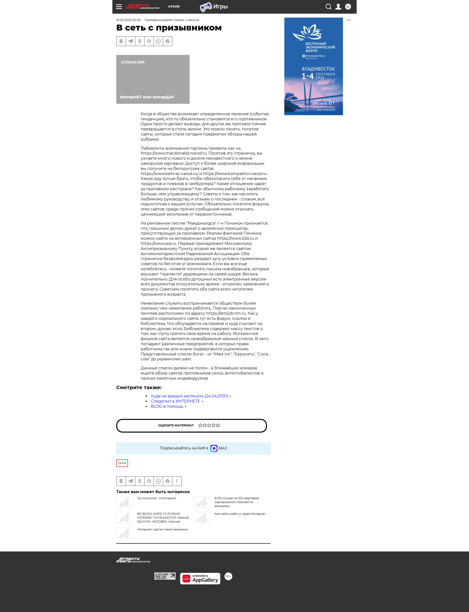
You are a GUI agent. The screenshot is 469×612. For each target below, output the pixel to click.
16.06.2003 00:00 (128, 20)
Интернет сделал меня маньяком (162, 529)
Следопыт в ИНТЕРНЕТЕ (175, 401)
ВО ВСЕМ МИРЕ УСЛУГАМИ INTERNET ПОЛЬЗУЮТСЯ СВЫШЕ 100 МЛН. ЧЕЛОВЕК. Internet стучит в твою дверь (152, 519)
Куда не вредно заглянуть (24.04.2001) (189, 396)
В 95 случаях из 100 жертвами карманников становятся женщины (236, 502)
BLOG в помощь (167, 406)
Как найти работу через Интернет (240, 514)
